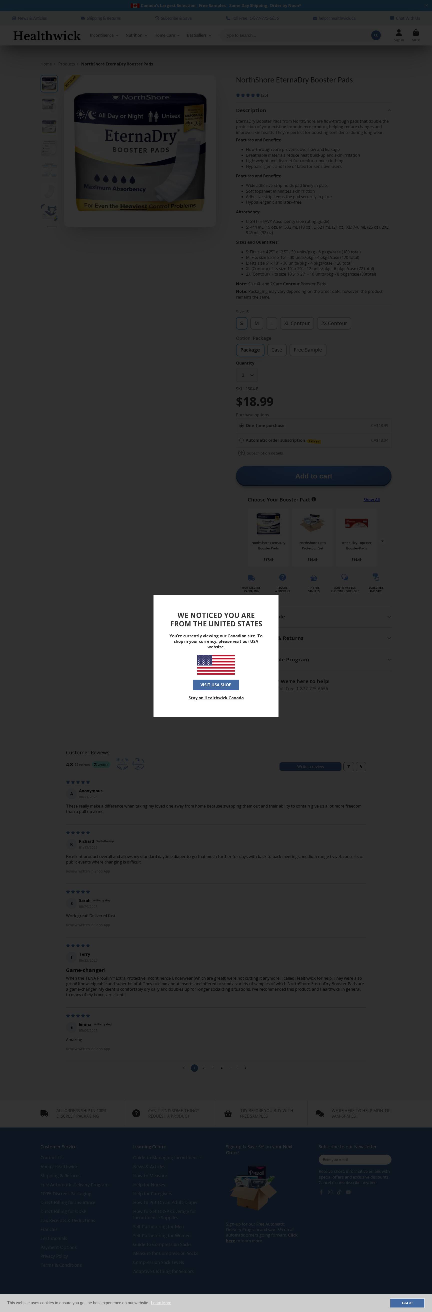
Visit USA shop (216, 685)
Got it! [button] (407, 1303)
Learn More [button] (161, 1303)
